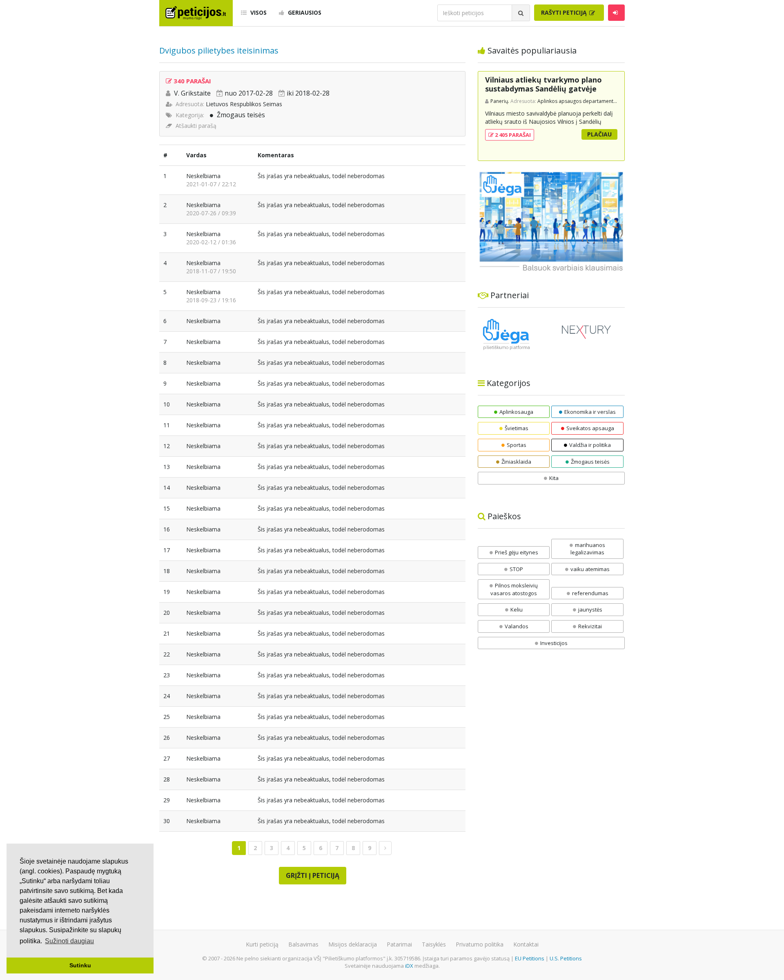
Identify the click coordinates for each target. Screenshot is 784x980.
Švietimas (516, 428)
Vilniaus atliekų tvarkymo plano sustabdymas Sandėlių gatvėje (543, 84)
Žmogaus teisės (241, 114)
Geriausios (303, 12)
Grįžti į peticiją (312, 875)
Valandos (516, 626)
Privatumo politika (479, 944)
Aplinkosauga (516, 411)
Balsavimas (303, 944)
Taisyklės (434, 944)
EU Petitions (529, 958)
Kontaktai (526, 944)
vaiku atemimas (590, 569)
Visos (258, 12)
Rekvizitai (590, 626)
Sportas (516, 445)
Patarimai (399, 944)
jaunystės (590, 609)
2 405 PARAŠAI (512, 134)
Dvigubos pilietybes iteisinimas (218, 50)
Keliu (516, 609)
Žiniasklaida (516, 461)
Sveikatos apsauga (590, 428)
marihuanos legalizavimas (587, 548)
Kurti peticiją (262, 944)
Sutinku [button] (80, 965)
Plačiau (599, 134)
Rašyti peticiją (564, 12)
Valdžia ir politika (590, 445)
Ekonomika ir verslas (590, 411)
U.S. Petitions (566, 958)
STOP (516, 569)
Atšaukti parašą (196, 125)
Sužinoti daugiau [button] (69, 941)
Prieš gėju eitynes (516, 552)
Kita (554, 478)
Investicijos (554, 643)
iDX (409, 965)
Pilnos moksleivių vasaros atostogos (514, 589)
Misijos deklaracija (352, 944)
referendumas (590, 593)
